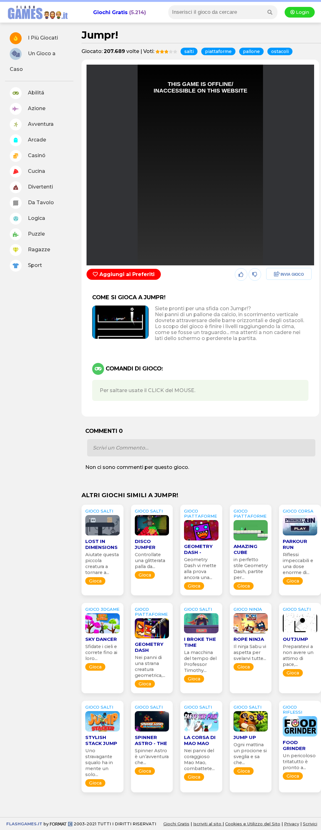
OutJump (295, 639)
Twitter (272, 288)
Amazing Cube (245, 549)
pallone (251, 51)
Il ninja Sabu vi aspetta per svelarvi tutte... (250, 652)
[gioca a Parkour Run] (300, 535)
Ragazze (38, 250)
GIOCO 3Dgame (102, 609)
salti (189, 51)
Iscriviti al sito (208, 823)
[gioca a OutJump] (300, 633)
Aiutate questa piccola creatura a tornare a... (102, 563)
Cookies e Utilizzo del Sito (252, 823)
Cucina (36, 171)
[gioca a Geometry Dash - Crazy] (201, 540)
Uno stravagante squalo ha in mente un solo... (99, 762)
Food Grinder (294, 745)
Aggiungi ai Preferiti (126, 274)
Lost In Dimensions (101, 544)
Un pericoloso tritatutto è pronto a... (299, 761)
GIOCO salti (99, 510)
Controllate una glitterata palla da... (150, 560)
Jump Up (245, 737)
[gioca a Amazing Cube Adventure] (251, 540)
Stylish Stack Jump (101, 740)
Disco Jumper (145, 544)
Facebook (276, 275)
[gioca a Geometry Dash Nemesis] (152, 638)
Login (302, 12)
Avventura (40, 124)
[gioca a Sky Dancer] (102, 633)
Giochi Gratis (110, 12)
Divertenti (40, 187)
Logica (36, 218)
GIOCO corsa (298, 510)
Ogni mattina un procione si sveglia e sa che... (250, 753)
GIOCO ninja (248, 609)
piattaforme (218, 51)
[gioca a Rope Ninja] (251, 633)
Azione (36, 108)
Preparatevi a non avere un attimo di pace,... (298, 655)
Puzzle (36, 234)
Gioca (95, 581)
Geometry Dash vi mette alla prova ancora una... (200, 568)
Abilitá (35, 93)
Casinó (36, 155)
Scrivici (310, 823)
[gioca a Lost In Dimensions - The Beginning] (102, 535)
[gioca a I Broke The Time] (201, 633)
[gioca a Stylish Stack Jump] (102, 731)
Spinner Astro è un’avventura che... (152, 756)
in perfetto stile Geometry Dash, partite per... (251, 568)
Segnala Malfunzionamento (282, 318)
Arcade (36, 140)
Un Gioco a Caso (32, 61)
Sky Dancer (101, 639)
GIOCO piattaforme (200, 513)
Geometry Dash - (198, 549)
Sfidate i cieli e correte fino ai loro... (101, 652)
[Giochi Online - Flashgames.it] (35, 20)
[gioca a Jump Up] (251, 731)
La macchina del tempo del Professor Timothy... (200, 661)
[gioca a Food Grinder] (300, 736)
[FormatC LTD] (61, 823)
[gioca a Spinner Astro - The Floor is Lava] (152, 731)
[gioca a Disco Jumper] (152, 535)
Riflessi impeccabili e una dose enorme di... (298, 563)
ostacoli (280, 51)
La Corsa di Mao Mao (200, 740)
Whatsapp (277, 302)
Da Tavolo (40, 202)
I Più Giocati (42, 38)
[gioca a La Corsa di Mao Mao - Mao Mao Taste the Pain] (201, 731)
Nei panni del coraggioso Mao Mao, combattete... (199, 759)
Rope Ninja (249, 639)
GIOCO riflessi (292, 710)
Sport (34, 265)
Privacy (291, 823)
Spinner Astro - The (151, 740)
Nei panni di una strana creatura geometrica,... (150, 666)
